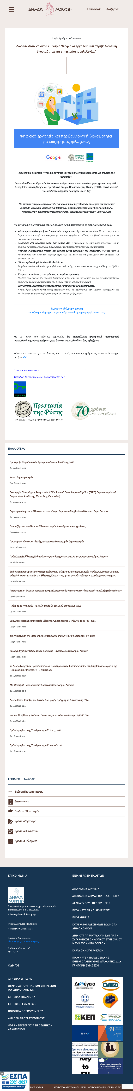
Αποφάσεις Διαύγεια (85, 889)
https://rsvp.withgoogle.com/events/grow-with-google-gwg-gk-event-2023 (66, 312)
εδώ (25, 357)
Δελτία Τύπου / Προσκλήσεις (91, 903)
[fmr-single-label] (85, 985)
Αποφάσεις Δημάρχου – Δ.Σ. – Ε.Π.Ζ (95, 896)
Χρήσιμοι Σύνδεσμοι (22, 1004)
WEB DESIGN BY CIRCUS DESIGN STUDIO (104, 1087)
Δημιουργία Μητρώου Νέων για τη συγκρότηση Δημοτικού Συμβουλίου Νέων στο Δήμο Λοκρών (97, 939)
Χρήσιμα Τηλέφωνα (21, 997)
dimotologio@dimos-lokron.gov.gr (24, 941)
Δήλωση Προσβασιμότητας (26, 1018)
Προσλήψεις (80, 917)
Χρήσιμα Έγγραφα (20, 978)
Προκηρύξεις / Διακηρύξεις (91, 910)
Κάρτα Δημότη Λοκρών (87, 950)
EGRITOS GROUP (79, 1087)
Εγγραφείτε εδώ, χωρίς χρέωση (66, 308)
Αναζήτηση (112, 9)
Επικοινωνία (94, 9)
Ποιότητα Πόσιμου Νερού (25, 1011)
